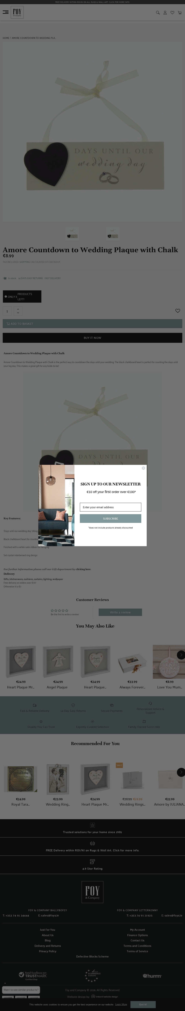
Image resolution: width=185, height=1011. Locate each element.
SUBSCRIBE (110, 518)
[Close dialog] (143, 468)
